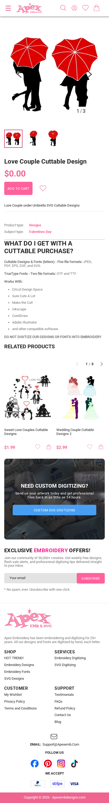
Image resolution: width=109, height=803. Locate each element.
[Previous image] (19, 74)
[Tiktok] (74, 763)
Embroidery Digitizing (70, 658)
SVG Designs (14, 678)
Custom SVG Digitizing (54, 510)
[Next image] (89, 74)
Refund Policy (64, 708)
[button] (54, 74)
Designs (35, 225)
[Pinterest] (48, 763)
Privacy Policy (14, 701)
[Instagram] (61, 763)
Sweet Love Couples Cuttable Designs (26, 432)
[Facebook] (35, 763)
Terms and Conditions (20, 708)
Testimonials (64, 695)
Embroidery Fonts (17, 672)
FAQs (58, 701)
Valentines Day (40, 232)
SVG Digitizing (65, 665)
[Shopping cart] (97, 8)
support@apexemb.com (61, 744)
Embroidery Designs (19, 665)
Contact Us (62, 715)
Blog (57, 722)
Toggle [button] (8, 8)
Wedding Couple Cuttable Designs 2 (75, 432)
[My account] (74, 8)
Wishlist (85, 8)
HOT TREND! (14, 658)
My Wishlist (13, 695)
